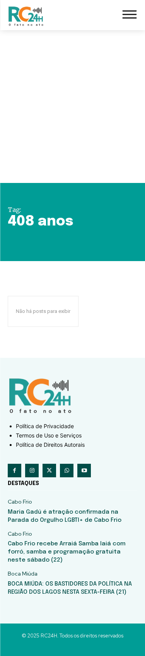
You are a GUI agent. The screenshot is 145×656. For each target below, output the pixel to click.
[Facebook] (14, 470)
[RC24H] (27, 16)
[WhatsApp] (66, 470)
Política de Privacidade (45, 426)
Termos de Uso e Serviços (49, 435)
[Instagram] (32, 470)
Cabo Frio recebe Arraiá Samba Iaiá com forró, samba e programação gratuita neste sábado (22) (67, 552)
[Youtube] (84, 470)
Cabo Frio (20, 502)
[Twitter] (49, 470)
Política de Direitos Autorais (50, 444)
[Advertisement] (72, 106)
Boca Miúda (23, 574)
